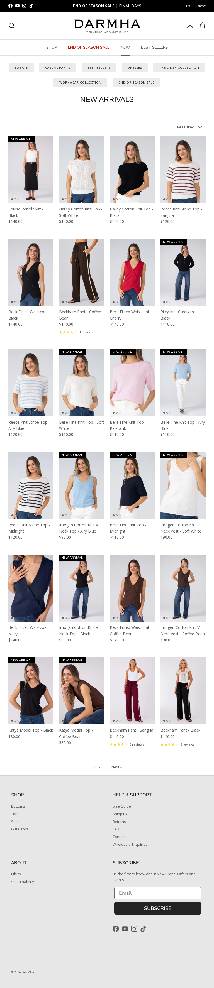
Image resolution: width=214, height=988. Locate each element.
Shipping (120, 813)
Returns (119, 821)
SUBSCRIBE (158, 908)
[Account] (188, 25)
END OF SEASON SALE (89, 47)
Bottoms (18, 806)
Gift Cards (19, 829)
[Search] (11, 25)
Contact (201, 6)
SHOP (51, 47)
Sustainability (22, 881)
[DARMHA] (107, 25)
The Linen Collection (179, 67)
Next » (116, 766)
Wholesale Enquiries (130, 844)
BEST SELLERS (154, 47)
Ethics (16, 873)
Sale (15, 821)
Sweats (21, 67)
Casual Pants (57, 67)
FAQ (189, 6)
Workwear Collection (80, 82)
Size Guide (122, 806)
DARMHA (28, 972)
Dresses (135, 67)
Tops (15, 813)
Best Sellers (99, 67)
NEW (125, 47)
